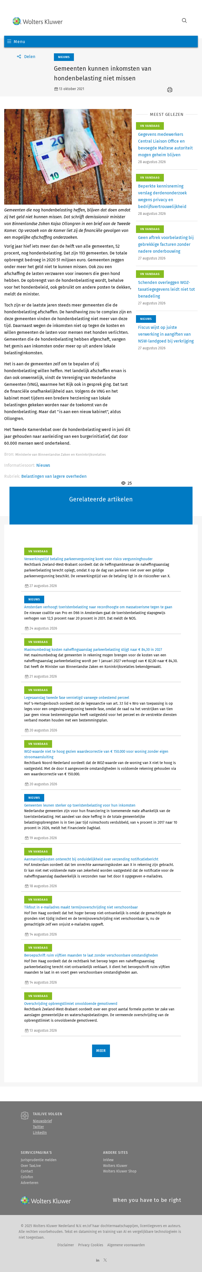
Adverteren (29, 1183)
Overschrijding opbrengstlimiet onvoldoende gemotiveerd (70, 1004)
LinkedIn (40, 1133)
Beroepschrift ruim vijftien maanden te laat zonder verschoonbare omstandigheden (91, 955)
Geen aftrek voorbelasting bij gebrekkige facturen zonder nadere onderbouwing (166, 244)
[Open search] (184, 21)
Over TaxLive (31, 1166)
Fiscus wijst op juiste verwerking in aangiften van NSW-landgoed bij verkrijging (166, 334)
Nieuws (43, 465)
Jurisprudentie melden (39, 1160)
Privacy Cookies (90, 1245)
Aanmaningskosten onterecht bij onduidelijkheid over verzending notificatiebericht (91, 859)
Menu (19, 41)
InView (108, 1160)
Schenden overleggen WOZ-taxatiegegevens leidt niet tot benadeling (166, 289)
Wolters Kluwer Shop (120, 1171)
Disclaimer (65, 1245)
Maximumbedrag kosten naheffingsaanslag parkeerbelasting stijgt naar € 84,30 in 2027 (93, 650)
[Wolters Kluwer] (38, 21)
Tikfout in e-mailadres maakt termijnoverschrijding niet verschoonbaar (81, 907)
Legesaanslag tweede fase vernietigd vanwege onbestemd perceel (76, 698)
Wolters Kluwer (115, 1166)
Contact (27, 1171)
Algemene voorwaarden (126, 1245)
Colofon (27, 1177)
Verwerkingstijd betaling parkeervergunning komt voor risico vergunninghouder (88, 559)
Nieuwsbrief (42, 1121)
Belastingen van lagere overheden (54, 476)
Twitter (38, 1127)
